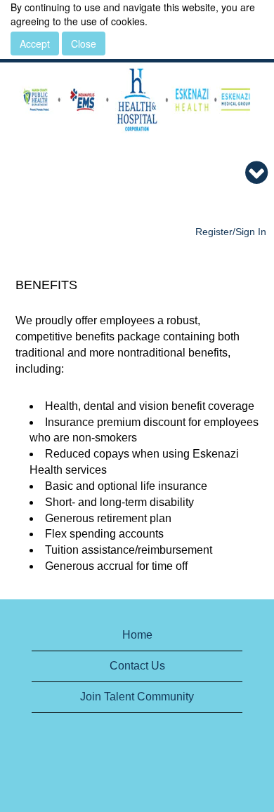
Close (83, 43)
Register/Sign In (230, 231)
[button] (137, 173)
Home (137, 635)
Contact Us (137, 666)
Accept (35, 43)
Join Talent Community (137, 697)
